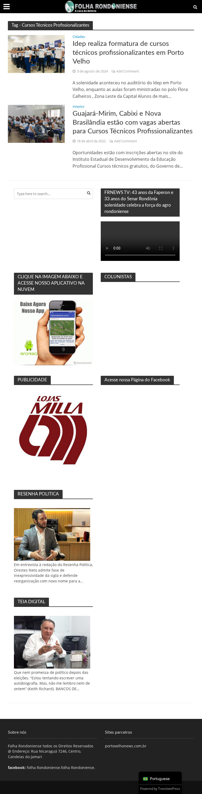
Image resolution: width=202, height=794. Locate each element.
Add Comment (127, 71)
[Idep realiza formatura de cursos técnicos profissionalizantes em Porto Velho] (36, 53)
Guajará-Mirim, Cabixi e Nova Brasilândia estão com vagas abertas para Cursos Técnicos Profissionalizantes (133, 122)
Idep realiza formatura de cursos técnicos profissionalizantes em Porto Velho (128, 52)
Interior (78, 107)
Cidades (79, 37)
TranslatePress (169, 788)
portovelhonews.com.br (126, 745)
